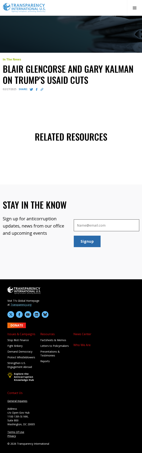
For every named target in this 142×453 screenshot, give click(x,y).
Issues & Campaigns (21, 334)
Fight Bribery (15, 346)
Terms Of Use (15, 432)
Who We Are (82, 345)
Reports (45, 361)
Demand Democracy (19, 351)
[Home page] (24, 7)
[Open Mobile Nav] (134, 8)
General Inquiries (17, 401)
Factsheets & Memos (53, 340)
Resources (47, 334)
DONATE (17, 325)
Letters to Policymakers (54, 346)
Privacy (11, 436)
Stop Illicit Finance (18, 340)
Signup (87, 241)
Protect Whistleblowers (21, 357)
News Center (82, 334)
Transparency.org (21, 304)
